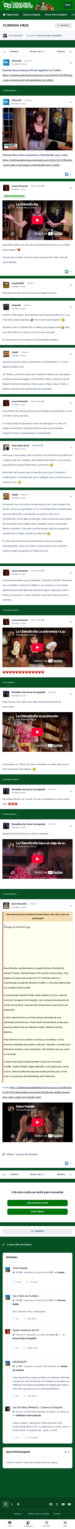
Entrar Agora (37, 1211)
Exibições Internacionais (28, 1415)
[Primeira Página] (4, 52)
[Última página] (70, 52)
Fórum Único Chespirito (50, 35)
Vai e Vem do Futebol (25, 1296)
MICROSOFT (20, 1362)
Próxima (61, 52)
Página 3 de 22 (36, 52)
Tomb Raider (20, 1268)
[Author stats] (71, 62)
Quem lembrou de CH (26, 1330)
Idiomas (18, 1514)
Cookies (57, 1514)
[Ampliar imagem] (37, 110)
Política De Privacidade (38, 1514)
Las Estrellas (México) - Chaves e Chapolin (38, 1407)
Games (61, 1272)
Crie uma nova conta (37, 1203)
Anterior (14, 52)
